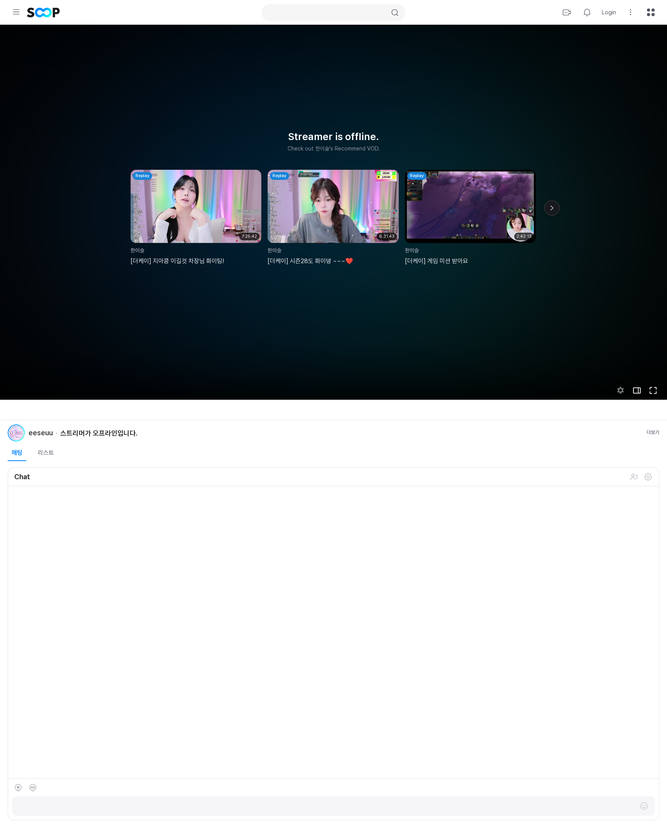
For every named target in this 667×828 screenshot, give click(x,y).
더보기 (653, 432)
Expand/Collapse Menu (16, 12)
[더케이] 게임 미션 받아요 (436, 261)
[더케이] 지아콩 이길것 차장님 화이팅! (177, 261)
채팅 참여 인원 (634, 477)
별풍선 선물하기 (18, 788)
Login (609, 12)
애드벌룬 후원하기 (33, 788)
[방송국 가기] (16, 432)
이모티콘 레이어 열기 (644, 806)
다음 (552, 208)
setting (621, 390)
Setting (630, 12)
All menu (651, 12)
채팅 (17, 452)
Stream (567, 12)
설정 (648, 477)
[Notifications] (587, 12)
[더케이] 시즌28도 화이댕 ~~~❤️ (310, 261)
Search (395, 13)
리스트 (46, 452)
